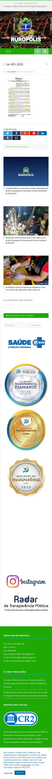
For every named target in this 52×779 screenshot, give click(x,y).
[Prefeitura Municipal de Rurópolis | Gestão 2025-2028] (26, 30)
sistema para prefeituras (37, 732)
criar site (20, 732)
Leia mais (26, 764)
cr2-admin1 (11, 72)
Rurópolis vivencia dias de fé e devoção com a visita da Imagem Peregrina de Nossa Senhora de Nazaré (25, 240)
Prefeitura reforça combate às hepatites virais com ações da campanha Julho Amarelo (25, 288)
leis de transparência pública (15, 742)
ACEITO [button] (20, 772)
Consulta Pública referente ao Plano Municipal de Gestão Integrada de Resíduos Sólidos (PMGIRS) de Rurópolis (26, 6)
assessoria (22, 735)
